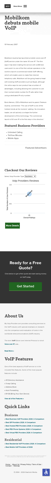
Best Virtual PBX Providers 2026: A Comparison (24, 433)
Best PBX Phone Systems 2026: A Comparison (23, 429)
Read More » (9, 351)
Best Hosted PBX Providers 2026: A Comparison (24, 426)
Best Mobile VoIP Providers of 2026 (19, 447)
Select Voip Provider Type (15, 176)
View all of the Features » (14, 399)
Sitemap (16, 466)
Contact (8, 466)
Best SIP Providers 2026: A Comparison (21, 422)
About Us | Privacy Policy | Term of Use (26, 464)
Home (8, 464)
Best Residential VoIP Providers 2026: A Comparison (26, 444)
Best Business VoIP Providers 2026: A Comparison (25, 419)
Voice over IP (9, 344)
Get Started (25, 286)
